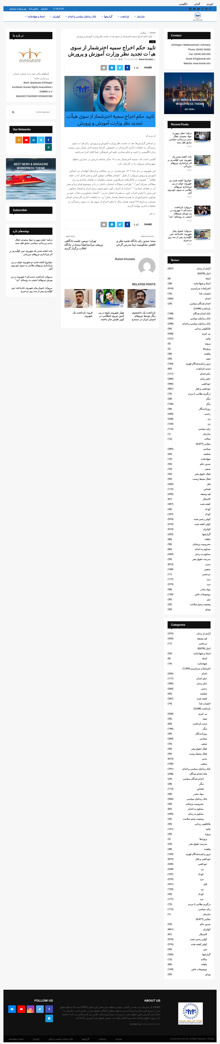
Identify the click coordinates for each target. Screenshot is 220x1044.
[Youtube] (21, 1009)
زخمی (207, 413)
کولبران (56, 16)
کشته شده (205, 504)
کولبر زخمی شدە (202, 519)
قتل (209, 484)
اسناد (208, 278)
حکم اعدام (205, 373)
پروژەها (207, 348)
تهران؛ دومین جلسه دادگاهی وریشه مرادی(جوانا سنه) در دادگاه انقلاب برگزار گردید (83, 244)
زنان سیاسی (204, 429)
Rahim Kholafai (146, 59)
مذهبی (207, 569)
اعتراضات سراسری (201, 288)
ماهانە (208, 539)
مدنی (208, 564)
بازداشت (124, 16)
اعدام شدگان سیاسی (200, 303)
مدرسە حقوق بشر (201, 559)
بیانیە (208, 338)
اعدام (208, 298)
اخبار (208, 273)
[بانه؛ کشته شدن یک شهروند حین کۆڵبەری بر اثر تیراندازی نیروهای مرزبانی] (202, 160)
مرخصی (206, 574)
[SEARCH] (13, 112)
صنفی (208, 469)
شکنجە (207, 454)
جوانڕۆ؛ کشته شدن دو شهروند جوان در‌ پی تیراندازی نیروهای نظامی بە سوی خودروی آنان (180, 186)
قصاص (207, 489)
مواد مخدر (205, 589)
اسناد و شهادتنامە (36, 16)
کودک (208, 509)
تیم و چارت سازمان (17, 9)
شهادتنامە (206, 459)
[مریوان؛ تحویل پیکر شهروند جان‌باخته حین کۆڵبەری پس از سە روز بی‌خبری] (202, 234)
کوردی (210, 4)
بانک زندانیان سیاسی (200, 318)
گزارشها (108, 16)
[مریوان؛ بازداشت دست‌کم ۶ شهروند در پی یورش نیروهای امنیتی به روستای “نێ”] (202, 211)
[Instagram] (30, 1009)
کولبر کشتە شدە (203, 524)
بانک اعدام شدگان (202, 313)
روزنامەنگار (205, 408)
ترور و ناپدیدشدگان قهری (198, 363)
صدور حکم (205, 464)
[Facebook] (49, 1009)
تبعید (208, 358)
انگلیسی (183, 4)
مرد (209, 579)
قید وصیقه (205, 494)
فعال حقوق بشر (203, 474)
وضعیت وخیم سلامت (200, 604)
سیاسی (207, 448)
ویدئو (208, 609)
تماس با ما (33, 9)
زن (209, 418)
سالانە (207, 438)
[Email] (12, 1009)
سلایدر (152, 42)
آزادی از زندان (204, 268)
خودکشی (206, 383)
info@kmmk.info (151, 1024)
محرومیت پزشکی (201, 544)
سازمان (44, 9)
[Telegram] (49, 1018)
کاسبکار (207, 499)
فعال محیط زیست (201, 479)
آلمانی (197, 4)
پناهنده (207, 353)
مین (209, 599)
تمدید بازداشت (203, 368)
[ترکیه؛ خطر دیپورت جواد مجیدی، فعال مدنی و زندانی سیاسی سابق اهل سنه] (202, 137)
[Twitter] (40, 1009)
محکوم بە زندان (203, 554)
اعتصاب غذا (205, 293)
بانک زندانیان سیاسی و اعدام (82, 16)
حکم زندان (205, 378)
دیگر (208, 398)
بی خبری (206, 333)
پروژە (208, 343)
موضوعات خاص (203, 594)
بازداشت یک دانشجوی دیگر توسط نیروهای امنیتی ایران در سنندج (144, 316)
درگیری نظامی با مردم (199, 393)
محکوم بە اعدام (203, 549)
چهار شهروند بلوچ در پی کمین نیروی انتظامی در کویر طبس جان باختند (111, 316)
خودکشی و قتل (203, 388)
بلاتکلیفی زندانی (203, 328)
